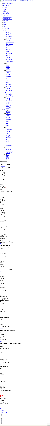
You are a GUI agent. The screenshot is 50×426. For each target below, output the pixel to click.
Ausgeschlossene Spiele (6, 13)
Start (2, 2)
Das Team (2, 411)
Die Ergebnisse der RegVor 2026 (7, 19)
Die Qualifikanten (8, 75)
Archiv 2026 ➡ (5, 30)
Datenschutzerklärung (4, 412)
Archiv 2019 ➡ (5, 126)
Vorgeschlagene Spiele (9, 129)
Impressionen (4, 25)
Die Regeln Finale (5, 24)
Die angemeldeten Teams (9, 59)
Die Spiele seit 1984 (5, 8)
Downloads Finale (5, 26)
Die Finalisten (4, 22)
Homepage (1, 192)
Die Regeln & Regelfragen (9, 134)
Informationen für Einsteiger (6, 5)
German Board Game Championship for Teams (9, 3)
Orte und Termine (5, 15)
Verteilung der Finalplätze (6, 18)
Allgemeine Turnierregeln (6, 7)
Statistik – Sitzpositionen (6, 29)
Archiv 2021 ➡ (5, 92)
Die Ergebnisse (8, 43)
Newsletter (4, 11)
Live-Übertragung (8, 107)
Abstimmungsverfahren (6, 12)
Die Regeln (7, 48)
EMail (0, 193)
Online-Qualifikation (8, 132)
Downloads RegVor (5, 20)
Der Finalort (7, 77)
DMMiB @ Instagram (5, 10)
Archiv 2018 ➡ (5, 143)
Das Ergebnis (7, 34)
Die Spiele (7, 64)
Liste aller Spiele (8, 37)
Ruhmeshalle (4, 9)
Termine (4, 6)
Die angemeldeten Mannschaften (7, 17)
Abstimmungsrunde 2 (8, 33)
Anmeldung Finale (8, 122)
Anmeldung (4, 16)
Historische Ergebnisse (6, 28)
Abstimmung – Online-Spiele (9, 96)
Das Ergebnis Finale (8, 124)
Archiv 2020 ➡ (5, 109)
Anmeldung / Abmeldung (9, 99)
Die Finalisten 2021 (8, 105)
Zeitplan (7, 80)
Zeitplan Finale (5, 23)
